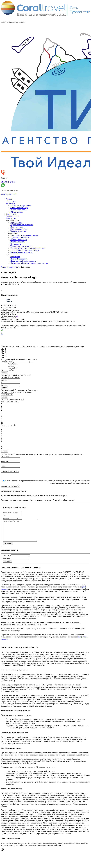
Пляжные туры (16, 227)
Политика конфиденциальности (23, 261)
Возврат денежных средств (21, 252)
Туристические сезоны (19, 238)
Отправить (7, 561)
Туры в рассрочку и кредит (21, 246)
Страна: (4, 362)
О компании (15, 257)
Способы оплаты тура (19, 208)
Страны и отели (12, 216)
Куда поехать (11, 214)
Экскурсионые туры (18, 229)
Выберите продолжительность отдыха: (16, 392)
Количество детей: (8, 425)
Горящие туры (16, 223)
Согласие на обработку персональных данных (29, 263)
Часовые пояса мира (18, 240)
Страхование (15, 244)
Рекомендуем (11, 218)
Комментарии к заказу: (10, 471)
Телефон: (4, 461)
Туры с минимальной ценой (21, 225)
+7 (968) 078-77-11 (8, 194)
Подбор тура (11, 201)
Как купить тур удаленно (20, 206)
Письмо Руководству (18, 259)
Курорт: (4, 370)
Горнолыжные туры (18, 231)
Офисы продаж (16, 212)
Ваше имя (7, 556)
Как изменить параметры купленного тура (27, 248)
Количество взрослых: (10, 402)
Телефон (6, 559)
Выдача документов (18, 210)
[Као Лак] (21, 370)
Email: (3, 466)
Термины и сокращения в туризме (24, 235)
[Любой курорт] (21, 364)
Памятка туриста (17, 242)
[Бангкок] (21, 366)
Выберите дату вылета (10, 377)
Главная (9, 199)
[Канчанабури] (21, 368)
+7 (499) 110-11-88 (8, 182)
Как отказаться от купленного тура (24, 250)
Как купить (10, 203)
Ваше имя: (5, 456)
